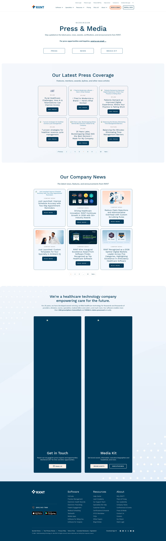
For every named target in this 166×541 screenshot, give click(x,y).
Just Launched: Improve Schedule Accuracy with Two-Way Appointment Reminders (49, 204)
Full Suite (71, 496)
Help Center (97, 496)
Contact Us (120, 513)
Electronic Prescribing (75, 505)
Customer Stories (99, 507)
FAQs (95, 516)
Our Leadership (122, 502)
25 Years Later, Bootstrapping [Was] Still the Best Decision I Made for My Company (83, 134)
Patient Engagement (74, 507)
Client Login (120, 522)
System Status (36, 531)
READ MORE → (49, 212)
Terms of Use (71, 531)
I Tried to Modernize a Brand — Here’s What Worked (83, 100)
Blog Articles (97, 522)
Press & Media (121, 510)
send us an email (97, 41)
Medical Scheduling (74, 510)
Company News (122, 505)
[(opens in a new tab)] (52, 90)
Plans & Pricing (121, 499)
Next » (106, 151)
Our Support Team (99, 502)
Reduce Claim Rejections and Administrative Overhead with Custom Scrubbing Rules (116, 213)
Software (73, 491)
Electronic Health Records (76, 502)
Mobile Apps (72, 516)
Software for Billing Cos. (76, 519)
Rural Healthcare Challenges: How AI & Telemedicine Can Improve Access (52, 101)
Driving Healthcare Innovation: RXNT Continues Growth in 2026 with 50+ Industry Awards (83, 214)
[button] (115, 7)
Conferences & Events (124, 507)
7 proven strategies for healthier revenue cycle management (52, 132)
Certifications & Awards (101, 510)
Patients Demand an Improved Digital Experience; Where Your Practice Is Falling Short (113, 103)
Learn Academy (98, 499)
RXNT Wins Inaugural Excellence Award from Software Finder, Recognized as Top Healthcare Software (83, 254)
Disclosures (85, 531)
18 (100, 151)
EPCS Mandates (98, 513)
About (120, 491)
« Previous (60, 151)
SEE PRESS (52, 109)
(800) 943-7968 (42, 507)
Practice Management (75, 499)
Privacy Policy (62, 531)
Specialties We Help (100, 505)
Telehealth (71, 513)
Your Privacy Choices (49, 531)
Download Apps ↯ (111, 531)
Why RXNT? (120, 496)
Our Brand (120, 519)
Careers (119, 516)
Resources (99, 491)
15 (87, 274)
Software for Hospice (75, 522)
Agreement (93, 531)
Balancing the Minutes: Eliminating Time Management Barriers (113, 132)
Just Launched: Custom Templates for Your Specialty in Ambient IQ (49, 251)
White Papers (97, 519)
